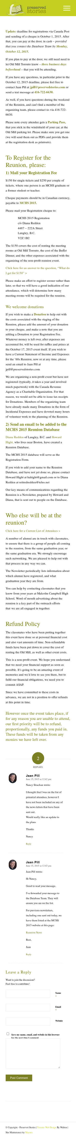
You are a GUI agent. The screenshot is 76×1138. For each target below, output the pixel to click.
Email (58, 1008)
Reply (28, 843)
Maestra (29, 1132)
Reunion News (34, 932)
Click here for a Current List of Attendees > (33, 531)
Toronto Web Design (46, 1127)
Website (59, 1020)
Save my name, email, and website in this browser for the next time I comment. (35, 1036)
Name (58, 994)
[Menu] (64, 8)
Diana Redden (15, 437)
